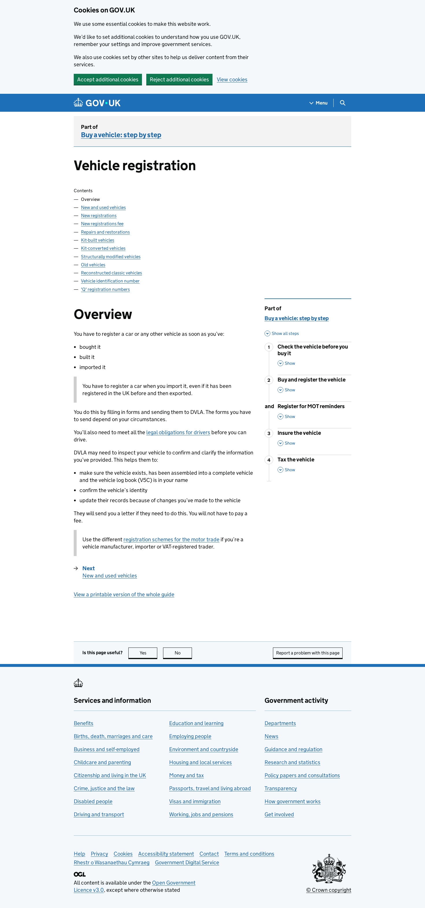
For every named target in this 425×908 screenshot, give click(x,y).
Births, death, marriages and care (113, 736)
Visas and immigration (195, 801)
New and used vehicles (103, 207)
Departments (280, 723)
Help (79, 853)
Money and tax (186, 775)
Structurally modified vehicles (111, 256)
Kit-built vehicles (97, 240)
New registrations (99, 215)
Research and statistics (292, 762)
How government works (293, 801)
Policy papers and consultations (302, 775)
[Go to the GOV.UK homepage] (97, 103)
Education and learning (196, 723)
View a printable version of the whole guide (124, 594)
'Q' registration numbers (105, 289)
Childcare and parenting (102, 762)
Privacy (99, 853)
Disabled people (93, 801)
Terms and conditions (249, 853)
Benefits (83, 723)
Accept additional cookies (107, 79)
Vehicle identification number (110, 281)
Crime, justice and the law (104, 788)
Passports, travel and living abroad (210, 788)
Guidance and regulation (293, 749)
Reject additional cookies (179, 79)
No (183, 653)
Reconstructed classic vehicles (111, 273)
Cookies (123, 853)
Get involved (279, 814)
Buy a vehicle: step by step (121, 135)
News (271, 736)
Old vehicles (93, 264)
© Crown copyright (328, 890)
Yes (148, 653)
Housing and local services (200, 762)
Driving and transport (99, 814)
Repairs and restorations (105, 232)
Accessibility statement (166, 853)
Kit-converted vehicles (103, 248)
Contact (209, 853)
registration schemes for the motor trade (171, 539)
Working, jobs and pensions (201, 814)
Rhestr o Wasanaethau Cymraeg (111, 862)
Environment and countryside (203, 749)
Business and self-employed (107, 749)
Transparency (281, 788)
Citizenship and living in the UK (110, 775)
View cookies (232, 79)
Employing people (190, 736)
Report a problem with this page (307, 653)
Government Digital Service (187, 862)
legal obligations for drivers (178, 432)
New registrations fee (102, 223)
